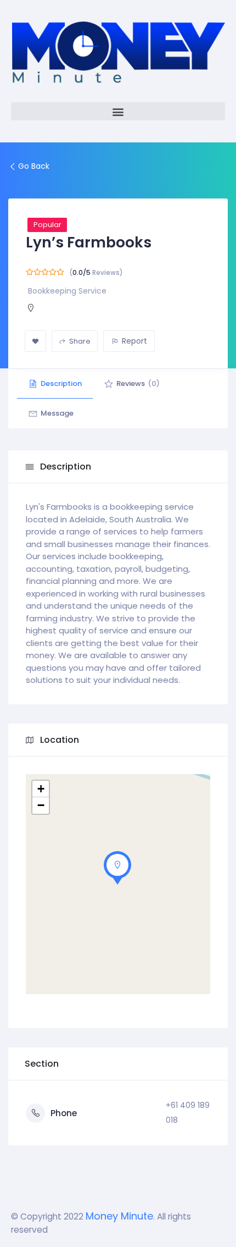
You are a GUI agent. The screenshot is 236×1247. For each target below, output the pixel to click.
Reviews (138, 383)
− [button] (40, 805)
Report (134, 340)
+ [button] (40, 789)
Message (57, 413)
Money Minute (119, 1216)
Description (61, 383)
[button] (118, 111)
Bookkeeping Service (67, 290)
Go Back (33, 166)
